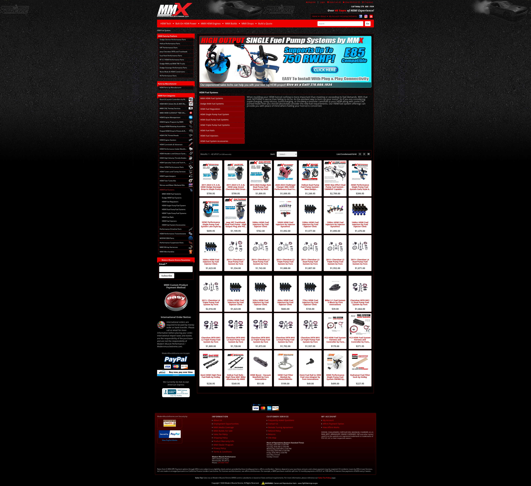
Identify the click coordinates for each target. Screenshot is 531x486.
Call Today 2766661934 (362, 6)
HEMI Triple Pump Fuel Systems (215, 125)
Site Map (272, 437)
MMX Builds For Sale (223, 430)
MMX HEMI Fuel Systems (211, 98)
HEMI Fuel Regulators (210, 109)
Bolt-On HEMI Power (185, 23)
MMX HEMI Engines (211, 23)
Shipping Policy (221, 437)
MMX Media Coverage (224, 427)
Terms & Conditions (223, 451)
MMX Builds (231, 23)
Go (367, 23)
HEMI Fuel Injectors (209, 135)
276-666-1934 (223, 462)
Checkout (368, 2)
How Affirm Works (331, 427)
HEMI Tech (165, 23)
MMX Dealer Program (223, 444)
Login (322, 2)
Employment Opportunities (226, 423)
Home (314, 16)
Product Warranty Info (224, 441)
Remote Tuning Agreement (280, 427)
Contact (345, 16)
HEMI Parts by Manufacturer (170, 87)
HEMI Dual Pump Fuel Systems (214, 119)
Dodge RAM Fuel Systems (212, 103)
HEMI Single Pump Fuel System (214, 114)
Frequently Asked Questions (281, 420)
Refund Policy (274, 430)
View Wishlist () (352, 2)
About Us (218, 420)
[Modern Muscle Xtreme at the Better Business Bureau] (176, 392)
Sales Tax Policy (221, 434)
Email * (163, 264)
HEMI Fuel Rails (207, 130)
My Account (334, 16)
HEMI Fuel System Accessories (214, 141)
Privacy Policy (220, 448)
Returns (271, 434)
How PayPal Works (169, 440)
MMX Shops (248, 23)
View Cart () (335, 2)
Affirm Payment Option (333, 423)
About (323, 16)
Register (312, 2)
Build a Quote (265, 23)
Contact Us (273, 423)
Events (354, 16)
